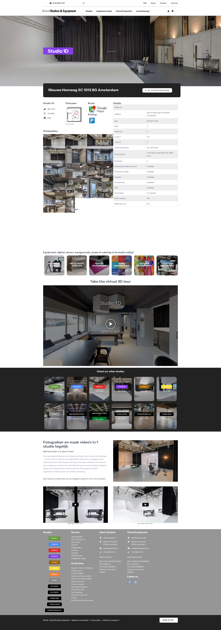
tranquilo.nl (115, 620)
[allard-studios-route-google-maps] (98, 106)
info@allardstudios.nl (110, 548)
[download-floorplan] (74, 107)
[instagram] (83, 3)
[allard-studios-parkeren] (92, 118)
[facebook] (129, 582)
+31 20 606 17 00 (109, 552)
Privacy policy (95, 620)
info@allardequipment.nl (140, 548)
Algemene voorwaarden (80, 620)
